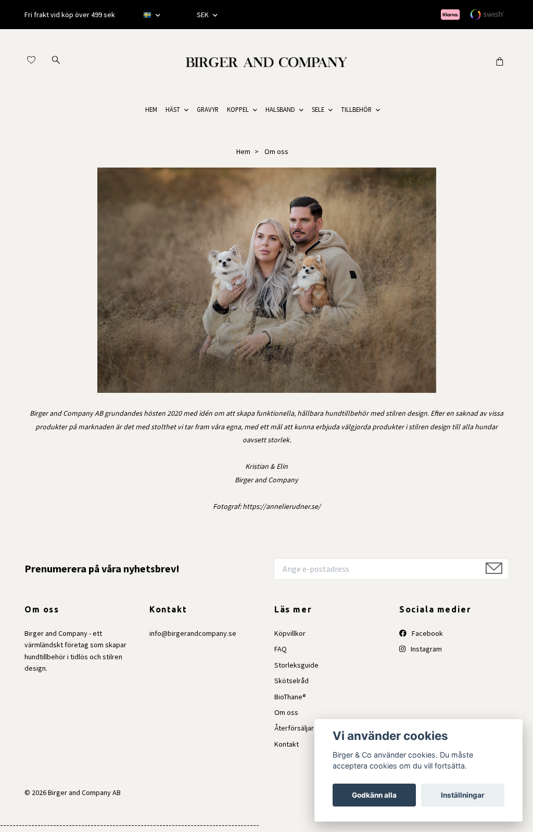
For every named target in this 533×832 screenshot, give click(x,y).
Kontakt (286, 744)
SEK (203, 14)
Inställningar (463, 795)
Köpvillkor (290, 633)
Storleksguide (296, 665)
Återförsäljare (296, 728)
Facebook (426, 633)
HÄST (173, 109)
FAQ (280, 649)
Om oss (286, 712)
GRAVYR (208, 109)
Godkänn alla (374, 795)
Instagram (425, 649)
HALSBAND (280, 109)
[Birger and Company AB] (266, 61)
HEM (151, 109)
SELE (318, 109)
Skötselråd (291, 680)
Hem (243, 151)
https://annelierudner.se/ (282, 506)
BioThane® (290, 696)
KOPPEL (238, 109)
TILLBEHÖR (356, 109)
